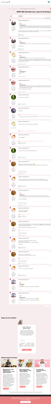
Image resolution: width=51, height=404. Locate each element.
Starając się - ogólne (15, 8)
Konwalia (13, 101)
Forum (10, 8)
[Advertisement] (3, 21)
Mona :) (13, 114)
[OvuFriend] (5, 2)
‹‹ (45, 306)
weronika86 (13, 26)
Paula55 (13, 141)
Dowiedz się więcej (27, 399)
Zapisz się (26, 349)
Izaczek (13, 299)
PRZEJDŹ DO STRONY (25, 401)
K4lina (13, 167)
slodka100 (13, 73)
